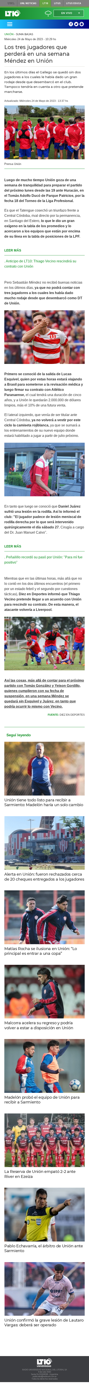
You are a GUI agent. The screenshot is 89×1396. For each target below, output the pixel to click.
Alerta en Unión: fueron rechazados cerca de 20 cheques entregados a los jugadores (44, 877)
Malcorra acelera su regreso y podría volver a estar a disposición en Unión (38, 1025)
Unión (9, 34)
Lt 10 (12, 13)
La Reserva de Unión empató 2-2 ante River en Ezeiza (40, 1174)
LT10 (45, 3)
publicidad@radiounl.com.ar (45, 1376)
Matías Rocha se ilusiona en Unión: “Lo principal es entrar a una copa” (40, 951)
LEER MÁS (12, 250)
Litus (57, 3)
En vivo (66, 13)
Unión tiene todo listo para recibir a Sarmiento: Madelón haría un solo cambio (43, 802)
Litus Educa (73, 3)
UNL (11, 3)
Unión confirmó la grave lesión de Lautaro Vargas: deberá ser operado (44, 1323)
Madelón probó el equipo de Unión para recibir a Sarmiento (41, 1100)
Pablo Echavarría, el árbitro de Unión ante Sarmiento (43, 1248)
